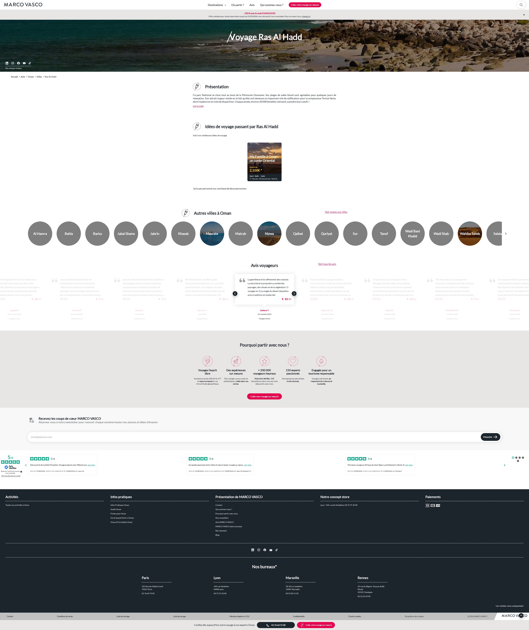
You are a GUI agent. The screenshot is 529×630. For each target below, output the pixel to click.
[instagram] (12, 63)
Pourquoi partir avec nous (226, 513)
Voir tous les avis (327, 263)
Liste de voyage (179, 616)
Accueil (14, 76)
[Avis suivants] (505, 465)
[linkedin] (7, 63)
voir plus (91, 465)
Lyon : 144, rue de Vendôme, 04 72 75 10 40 (338, 505)
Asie (23, 76)
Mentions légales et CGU (239, 616)
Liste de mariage (123, 616)
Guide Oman (115, 509)
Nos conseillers (222, 518)
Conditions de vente (65, 616)
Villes (39, 76)
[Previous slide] (208, 160)
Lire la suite (198, 106)
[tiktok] (30, 63)
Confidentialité (299, 616)
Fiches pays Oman (118, 513)
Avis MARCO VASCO (224, 522)
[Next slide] (320, 160)
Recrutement (221, 530)
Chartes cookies (354, 616)
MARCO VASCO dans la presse (228, 526)
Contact (218, 505)
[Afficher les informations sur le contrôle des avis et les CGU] (21, 472)
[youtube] (24, 63)
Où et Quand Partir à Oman (122, 518)
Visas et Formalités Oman (121, 522)
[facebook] (18, 63)
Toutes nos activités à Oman (17, 505)
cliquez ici (306, 16)
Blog (217, 535)
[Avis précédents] (26, 465)
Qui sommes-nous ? (223, 509)
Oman (31, 76)
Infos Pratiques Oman (119, 505)
